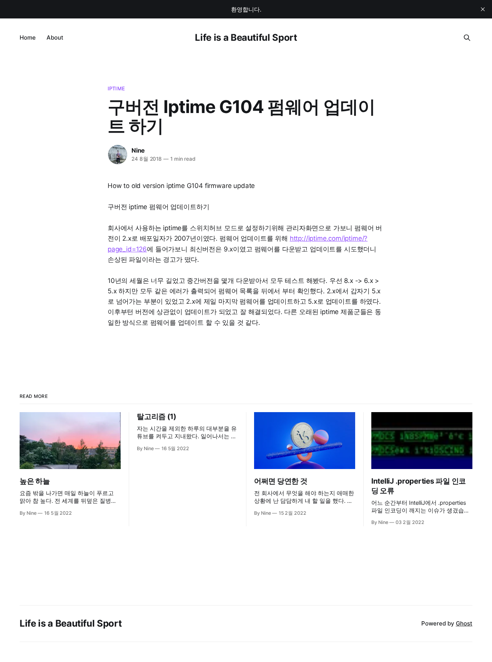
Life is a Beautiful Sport (246, 37)
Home (28, 37)
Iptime (116, 88)
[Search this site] (467, 38)
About (55, 37)
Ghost (464, 623)
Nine (138, 150)
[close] (483, 9)
